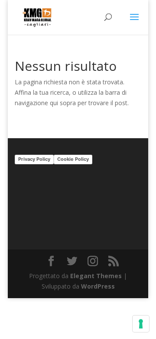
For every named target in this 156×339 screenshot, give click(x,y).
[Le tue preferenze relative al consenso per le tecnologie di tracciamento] (141, 324)
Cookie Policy (73, 159)
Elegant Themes (96, 276)
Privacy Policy (34, 159)
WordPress (98, 286)
